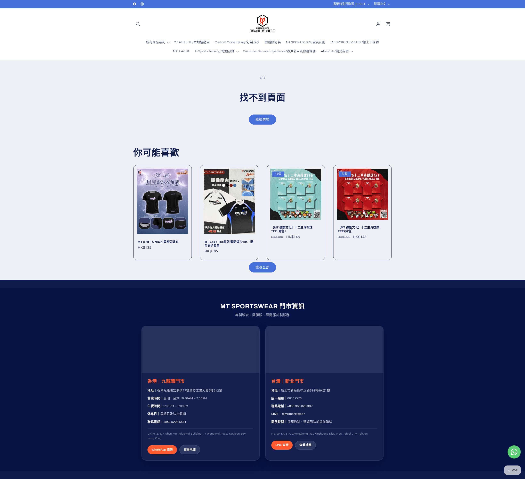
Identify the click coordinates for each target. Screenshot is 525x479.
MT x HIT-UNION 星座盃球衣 (158, 242)
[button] (138, 24)
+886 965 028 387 (300, 406)
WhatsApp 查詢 (162, 449)
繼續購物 (262, 119)
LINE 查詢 (282, 445)
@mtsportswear (293, 413)
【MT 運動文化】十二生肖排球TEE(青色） (292, 229)
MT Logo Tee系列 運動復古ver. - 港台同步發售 (228, 243)
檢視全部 (262, 267)
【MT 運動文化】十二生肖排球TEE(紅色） (358, 229)
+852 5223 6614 (174, 421)
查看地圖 (190, 449)
